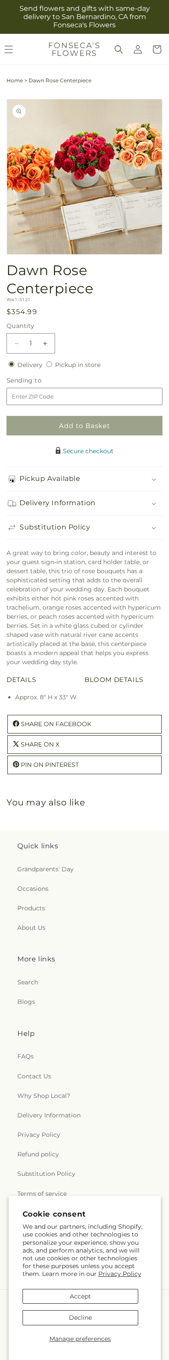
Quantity (20, 326)
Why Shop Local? (43, 1096)
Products (31, 908)
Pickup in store (78, 365)
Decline (80, 1317)
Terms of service (42, 1194)
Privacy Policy (119, 1274)
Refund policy (38, 1154)
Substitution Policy (46, 1174)
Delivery (30, 365)
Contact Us (34, 1076)
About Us (31, 928)
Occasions (33, 889)
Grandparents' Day (45, 869)
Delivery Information (49, 1115)
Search (27, 982)
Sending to (37, 380)
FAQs (25, 1056)
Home (14, 80)
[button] (118, 49)
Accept (80, 1296)
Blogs (26, 1002)
